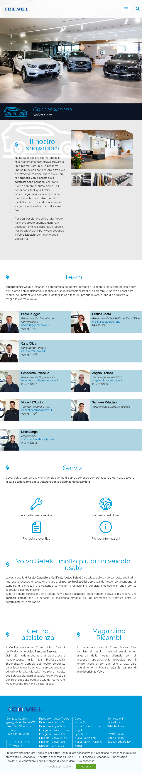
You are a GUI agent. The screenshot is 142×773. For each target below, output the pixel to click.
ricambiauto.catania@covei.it (38, 439)
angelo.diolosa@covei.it (107, 380)
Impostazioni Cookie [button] (58, 766)
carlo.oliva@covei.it (33, 350)
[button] (137, 9)
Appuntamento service (36, 515)
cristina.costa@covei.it (106, 321)
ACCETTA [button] (86, 766)
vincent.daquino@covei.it (36, 409)
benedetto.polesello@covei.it (39, 380)
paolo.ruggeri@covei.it (35, 324)
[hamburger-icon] (126, 8)
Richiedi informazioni (106, 538)
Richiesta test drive (106, 515)
